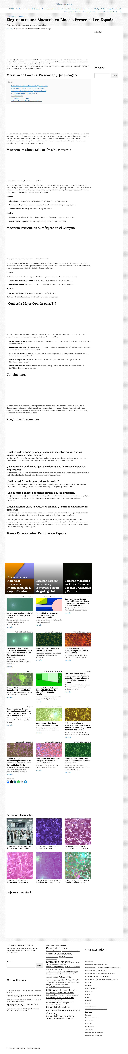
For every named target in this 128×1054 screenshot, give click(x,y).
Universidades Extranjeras (16, 16)
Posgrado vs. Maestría (114, 9)
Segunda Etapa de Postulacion (58, 987)
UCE (74, 990)
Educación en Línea (51, 959)
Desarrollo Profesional (52, 957)
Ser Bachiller (66, 990)
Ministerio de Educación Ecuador (96, 1009)
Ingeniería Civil (55, 973)
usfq (72, 1018)
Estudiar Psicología (70, 972)
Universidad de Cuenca (54, 995)
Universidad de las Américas (60, 997)
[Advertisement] (49, 44)
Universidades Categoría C (60, 1002)
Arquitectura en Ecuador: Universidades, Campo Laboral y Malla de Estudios (22, 1005)
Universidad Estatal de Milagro (60, 1016)
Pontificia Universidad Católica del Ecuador (68, 982)
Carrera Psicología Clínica (96, 9)
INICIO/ (9, 29)
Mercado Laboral (90, 1006)
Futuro (48, 973)
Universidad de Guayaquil (71, 995)
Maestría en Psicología (52, 977)
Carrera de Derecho (32, 9)
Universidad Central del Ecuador (60, 993)
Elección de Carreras (92, 988)
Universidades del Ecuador (53, 597)
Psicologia (88, 1024)
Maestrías (65, 976)
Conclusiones (17, 96)
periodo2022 (50, 982)
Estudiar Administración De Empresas (56, 964)
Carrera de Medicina (89, 12)
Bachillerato (89, 961)
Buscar (114, 76)
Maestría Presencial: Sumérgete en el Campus (28, 91)
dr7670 (62, 957)
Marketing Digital (51, 980)
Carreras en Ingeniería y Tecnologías (97, 976)
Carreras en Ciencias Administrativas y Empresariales (102, 967)
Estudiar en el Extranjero (72, 12)
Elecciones (88, 991)
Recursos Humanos (61, 984)
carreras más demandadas (71, 951)
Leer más (9, 627)
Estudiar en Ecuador (52, 969)
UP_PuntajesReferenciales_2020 (58, 1018)
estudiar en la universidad (53, 972)
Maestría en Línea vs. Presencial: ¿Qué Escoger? (29, 86)
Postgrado (88, 1012)
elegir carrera (75, 962)
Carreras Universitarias (59, 953)
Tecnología (88, 1029)
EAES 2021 (88, 985)
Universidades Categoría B (54, 1000)
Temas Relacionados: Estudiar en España (26, 101)
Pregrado (88, 597)
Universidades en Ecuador (53, 1004)
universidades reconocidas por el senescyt (63, 1012)
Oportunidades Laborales (69, 980)
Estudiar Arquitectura (55, 967)
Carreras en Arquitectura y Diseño (96, 964)
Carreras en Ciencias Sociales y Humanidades (100, 973)
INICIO (11, 9)
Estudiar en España (67, 969)
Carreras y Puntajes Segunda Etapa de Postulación (101, 979)
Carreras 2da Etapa (53, 951)
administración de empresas (56, 945)
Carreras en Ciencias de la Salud (95, 970)
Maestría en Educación (67, 974)
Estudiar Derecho (72, 967)
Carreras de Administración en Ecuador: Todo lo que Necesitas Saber (64, 9)
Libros (87, 997)
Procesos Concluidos (92, 1018)
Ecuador (69, 957)
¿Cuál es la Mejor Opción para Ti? (24, 93)
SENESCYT (52, 989)
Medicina (88, 1003)
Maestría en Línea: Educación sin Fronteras (27, 88)
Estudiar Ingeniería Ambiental (108, 12)
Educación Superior (58, 961)
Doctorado (88, 982)
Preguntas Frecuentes (20, 98)
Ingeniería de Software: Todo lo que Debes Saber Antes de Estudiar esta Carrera (23, 1009)
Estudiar (19, 9)
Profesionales (89, 1021)
